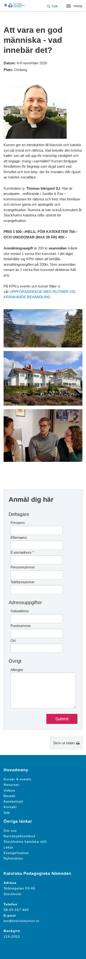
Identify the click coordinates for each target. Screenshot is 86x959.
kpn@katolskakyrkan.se (21, 921)
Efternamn (19, 537)
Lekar (8, 847)
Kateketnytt (13, 801)
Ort (13, 641)
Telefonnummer (23, 582)
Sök (7, 813)
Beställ (9, 796)
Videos (9, 790)
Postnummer (21, 626)
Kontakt (10, 807)
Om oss (10, 830)
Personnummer (23, 567)
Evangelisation (16, 853)
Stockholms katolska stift (25, 841)
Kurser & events (17, 779)
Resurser (11, 785)
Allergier (17, 670)
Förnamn (18, 523)
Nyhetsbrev (13, 858)
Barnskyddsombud (19, 836)
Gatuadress (20, 611)
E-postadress (22, 552)
